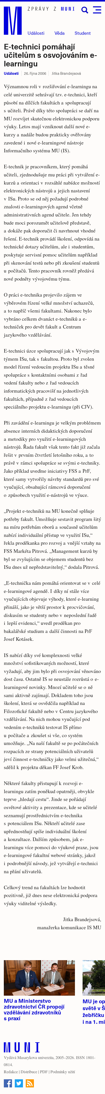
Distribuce (29, 1071)
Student (83, 33)
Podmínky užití (62, 1071)
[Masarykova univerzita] (22, 1048)
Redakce (11, 1071)
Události (36, 33)
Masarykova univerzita (35, 1057)
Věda (60, 33)
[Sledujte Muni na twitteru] (19, 1083)
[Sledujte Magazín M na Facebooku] (8, 1083)
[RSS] (30, 1083)
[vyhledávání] (84, 10)
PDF (44, 1071)
